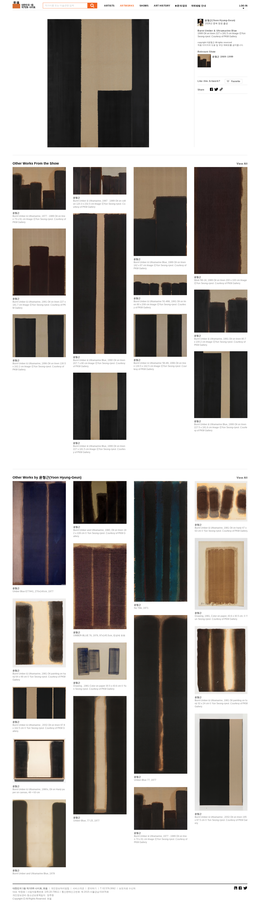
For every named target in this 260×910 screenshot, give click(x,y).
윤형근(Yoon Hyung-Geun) (220, 20)
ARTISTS (109, 6)
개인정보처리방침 (60, 888)
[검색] (92, 5)
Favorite (235, 81)
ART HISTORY (162, 6)
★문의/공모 (181, 6)
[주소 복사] (221, 89)
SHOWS (144, 6)
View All (242, 163)
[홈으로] (25, 3)
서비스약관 (78, 888)
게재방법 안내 (198, 6)
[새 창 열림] (211, 89)
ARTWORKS (127, 6)
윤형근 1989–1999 (222, 56)
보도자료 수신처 (127, 888)
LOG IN (243, 6)
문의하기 (92, 888)
